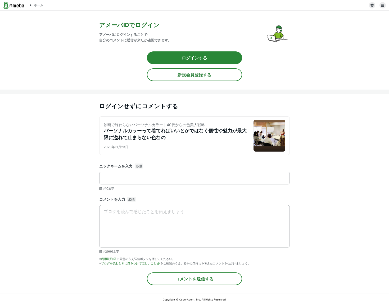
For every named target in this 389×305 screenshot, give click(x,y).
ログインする (194, 57)
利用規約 (107, 259)
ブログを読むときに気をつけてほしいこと (128, 263)
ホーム (38, 5)
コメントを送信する (194, 278)
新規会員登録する (194, 74)
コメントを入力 (112, 199)
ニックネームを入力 (116, 166)
